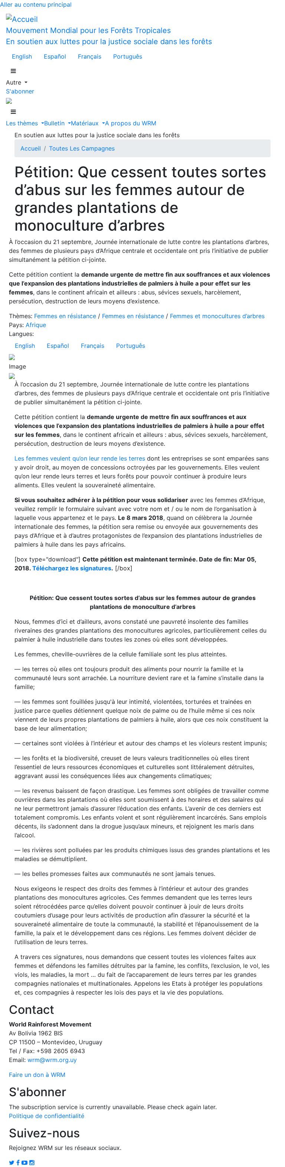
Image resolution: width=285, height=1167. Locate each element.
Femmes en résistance (65, 316)
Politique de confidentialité (46, 1116)
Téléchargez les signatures (71, 568)
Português (127, 56)
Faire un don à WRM (37, 1074)
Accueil (30, 148)
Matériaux (86, 123)
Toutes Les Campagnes (82, 148)
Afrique (36, 325)
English (22, 56)
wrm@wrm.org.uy (52, 1060)
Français (89, 56)
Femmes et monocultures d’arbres (217, 316)
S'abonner (20, 91)
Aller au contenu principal (36, 4)
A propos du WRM (130, 123)
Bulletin (55, 123)
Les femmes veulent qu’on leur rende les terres (79, 458)
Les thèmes (23, 123)
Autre (14, 82)
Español (55, 56)
